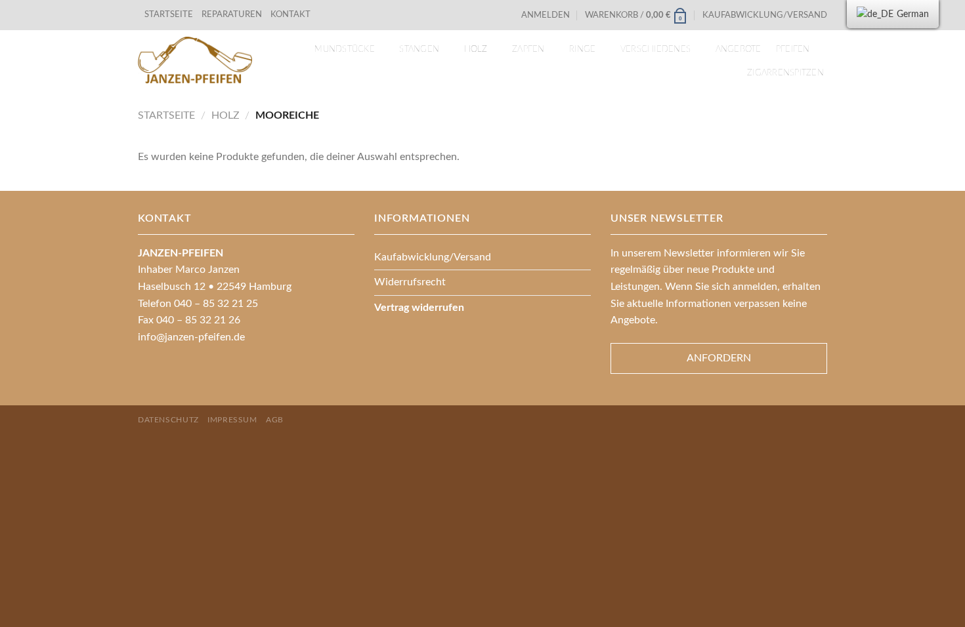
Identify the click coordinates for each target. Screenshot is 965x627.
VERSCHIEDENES (655, 49)
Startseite (166, 115)
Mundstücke (344, 49)
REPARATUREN (233, 14)
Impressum (232, 420)
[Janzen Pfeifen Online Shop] (195, 60)
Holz (476, 49)
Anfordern (719, 358)
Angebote (738, 49)
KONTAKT (290, 14)
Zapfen (528, 49)
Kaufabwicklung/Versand (764, 15)
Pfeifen (793, 49)
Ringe (582, 49)
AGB (275, 420)
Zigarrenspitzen (785, 73)
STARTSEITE (168, 14)
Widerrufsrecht (410, 282)
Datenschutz (168, 420)
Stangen (419, 49)
